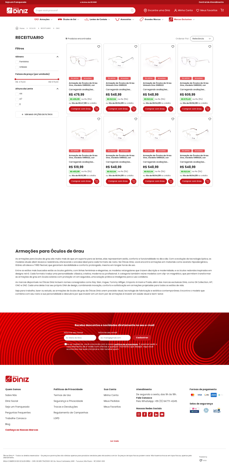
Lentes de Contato (98, 19)
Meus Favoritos (208, 10)
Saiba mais (65, 464)
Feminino (24, 61)
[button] (211, 2)
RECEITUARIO (46, 28)
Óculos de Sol (69, 19)
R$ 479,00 (20, 82)
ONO (58, 28)
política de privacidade (126, 346)
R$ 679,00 (53, 82)
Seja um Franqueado (15, 2)
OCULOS (32, 28)
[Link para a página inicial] (20, 28)
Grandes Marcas (153, 19)
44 (20, 93)
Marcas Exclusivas (183, 19)
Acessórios (126, 19)
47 (20, 98)
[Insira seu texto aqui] (217, 415)
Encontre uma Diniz (159, 10)
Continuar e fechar (184, 463)
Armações (45, 19)
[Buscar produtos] (132, 10)
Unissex (23, 66)
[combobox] (84, 10)
